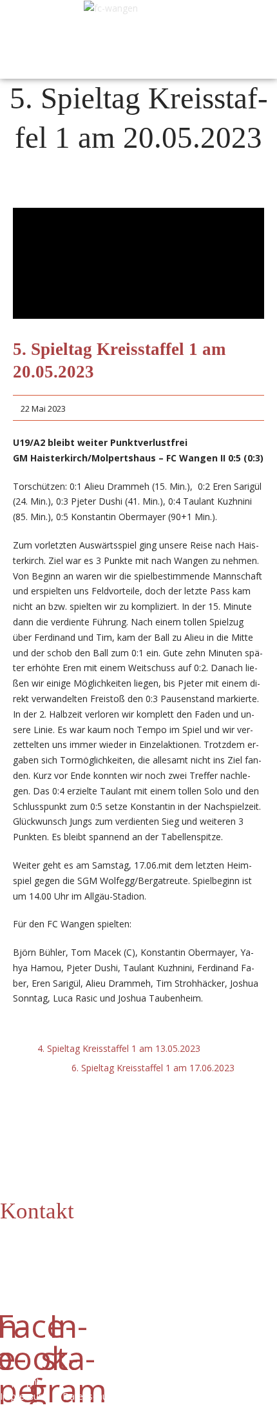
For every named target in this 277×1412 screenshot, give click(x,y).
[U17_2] (138, 263)
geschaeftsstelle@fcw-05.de (88, 1261)
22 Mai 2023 (43, 408)
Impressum (26, 1396)
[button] (27, 36)
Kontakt (37, 1211)
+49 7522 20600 (108, 1245)
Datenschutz (94, 1396)
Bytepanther (208, 1396)
